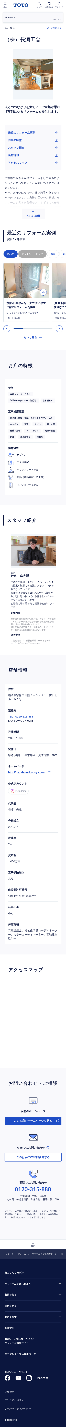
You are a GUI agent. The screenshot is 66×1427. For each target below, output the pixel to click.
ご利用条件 (10, 1392)
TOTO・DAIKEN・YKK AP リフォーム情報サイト (19, 1341)
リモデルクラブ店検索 (42, 1254)
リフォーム (21, 1254)
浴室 (53, 254)
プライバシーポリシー (15, 1400)
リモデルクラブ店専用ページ (20, 1354)
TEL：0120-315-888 (20, 716)
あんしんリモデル (14, 1272)
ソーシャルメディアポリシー (18, 1409)
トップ (6, 1254)
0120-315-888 (33, 1189)
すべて (10, 254)
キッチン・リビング (32, 254)
